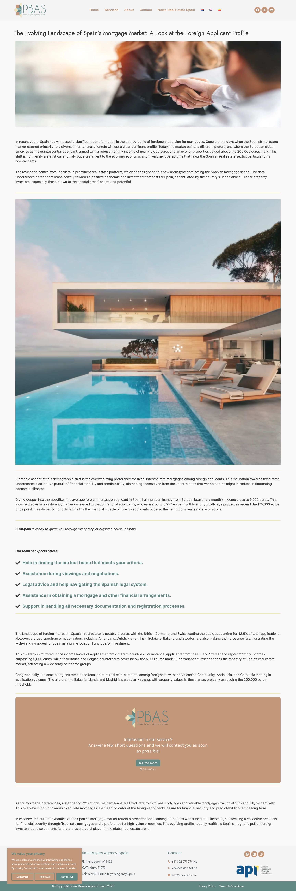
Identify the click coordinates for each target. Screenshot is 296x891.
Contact (146, 10)
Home (94, 10)
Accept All (67, 876)
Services (111, 10)
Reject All (45, 876)
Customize (22, 876)
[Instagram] (264, 10)
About (129, 10)
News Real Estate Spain (176, 10)
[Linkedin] (271, 10)
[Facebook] (257, 10)
